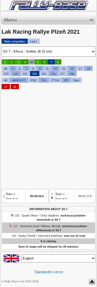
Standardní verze (48, 272)
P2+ (43, 80)
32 (14, 86)
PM (72, 73)
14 (55, 68)
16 (71, 68)
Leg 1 (33, 41)
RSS (33, 80)
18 (88, 68)
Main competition (14, 41)
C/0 (6, 73)
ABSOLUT (18, 80)
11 (47, 68)
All (5, 68)
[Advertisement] (48, 140)
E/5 (35, 73)
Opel (76, 80)
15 (63, 68)
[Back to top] (91, 282)
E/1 (25, 73)
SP (31, 62)
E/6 (44, 73)
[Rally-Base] (48, 5)
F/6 (53, 73)
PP (66, 80)
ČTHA (55, 80)
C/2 (16, 73)
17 (80, 68)
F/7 (63, 73)
